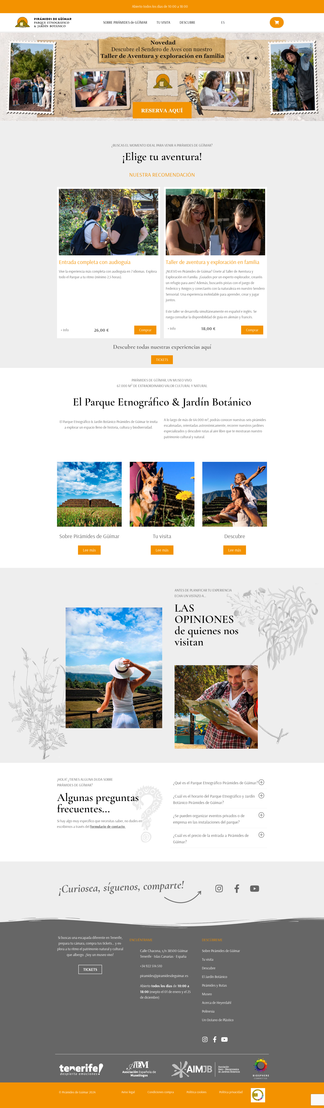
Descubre (208, 968)
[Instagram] (219, 888)
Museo (207, 994)
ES (223, 22)
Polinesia (208, 1011)
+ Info (65, 330)
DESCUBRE (187, 22)
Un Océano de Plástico (218, 1020)
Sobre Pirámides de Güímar (221, 950)
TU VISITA (163, 22)
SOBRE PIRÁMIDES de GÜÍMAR (125, 22)
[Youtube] (254, 888)
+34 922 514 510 (151, 966)
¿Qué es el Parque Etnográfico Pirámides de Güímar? (215, 782)
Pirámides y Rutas (214, 985)
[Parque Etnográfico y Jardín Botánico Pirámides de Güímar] (261, 1077)
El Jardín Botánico (214, 976)
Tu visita (207, 959)
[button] (218, 783)
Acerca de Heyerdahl (216, 1002)
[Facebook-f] (236, 888)
